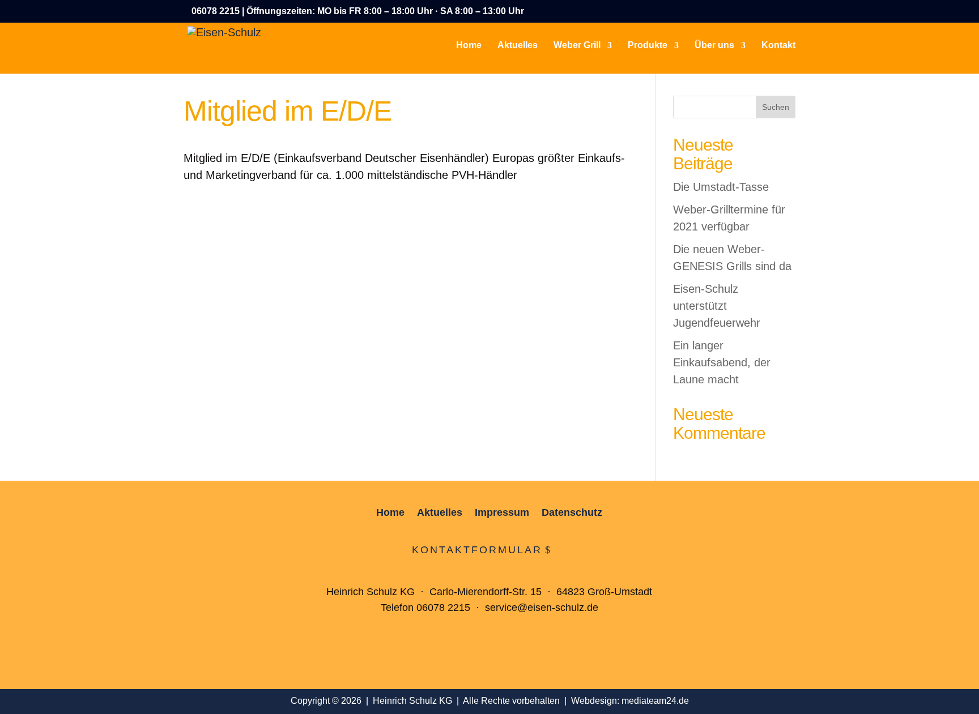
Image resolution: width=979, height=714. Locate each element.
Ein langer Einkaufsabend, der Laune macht (722, 362)
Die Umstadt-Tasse (721, 187)
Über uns (714, 45)
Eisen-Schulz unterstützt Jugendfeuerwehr (716, 306)
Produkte (647, 45)
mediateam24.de (655, 701)
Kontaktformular (477, 549)
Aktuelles (517, 45)
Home (469, 45)
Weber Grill (577, 45)
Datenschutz (572, 513)
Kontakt (778, 45)
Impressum (502, 513)
